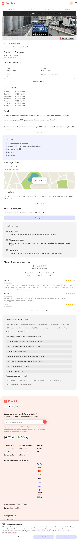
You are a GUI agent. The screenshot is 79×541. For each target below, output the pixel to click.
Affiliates (22, 455)
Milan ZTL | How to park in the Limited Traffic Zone (24, 346)
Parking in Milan (26, 384)
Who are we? (8, 449)
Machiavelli (9, 332)
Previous (32, 311)
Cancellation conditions (12, 508)
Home (5, 47)
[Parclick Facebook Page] (13, 406)
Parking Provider (25, 452)
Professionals (23, 449)
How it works (9, 452)
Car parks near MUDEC (15, 371)
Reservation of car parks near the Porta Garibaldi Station (26, 356)
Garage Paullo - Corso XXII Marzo (49, 324)
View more (38, 132)
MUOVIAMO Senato (12, 324)
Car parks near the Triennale (17, 351)
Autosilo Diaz (48, 328)
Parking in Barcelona (39, 381)
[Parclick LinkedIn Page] (9, 406)
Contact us (41, 449)
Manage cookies (10, 516)
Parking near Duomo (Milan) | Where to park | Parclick (25, 341)
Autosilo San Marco (61, 328)
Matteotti (25, 47)
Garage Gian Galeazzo (28, 324)
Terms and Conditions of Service (16, 504)
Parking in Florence (12, 384)
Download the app (68, 38)
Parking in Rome (54, 381)
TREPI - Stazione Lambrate (14, 328)
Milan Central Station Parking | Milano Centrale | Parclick (26, 361)
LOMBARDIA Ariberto (22, 332)
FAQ (38, 452)
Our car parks (9, 455)
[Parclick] (8, 3)
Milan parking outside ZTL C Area (18, 366)
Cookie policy (9, 512)
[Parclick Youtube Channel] (17, 406)
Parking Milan (17, 47)
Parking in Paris (11, 381)
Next (47, 311)
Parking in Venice (24, 381)
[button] (20, 149)
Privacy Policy (9, 519)
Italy (10, 47)
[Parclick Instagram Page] (5, 406)
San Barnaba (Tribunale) (33, 328)
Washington (66, 324)
